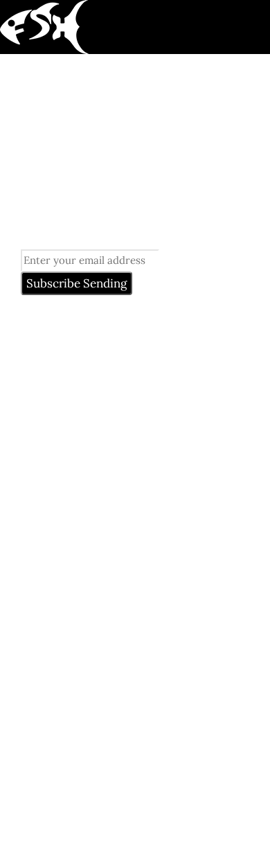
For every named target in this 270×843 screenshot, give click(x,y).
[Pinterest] (38, 777)
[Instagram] (136, 777)
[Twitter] (87, 777)
